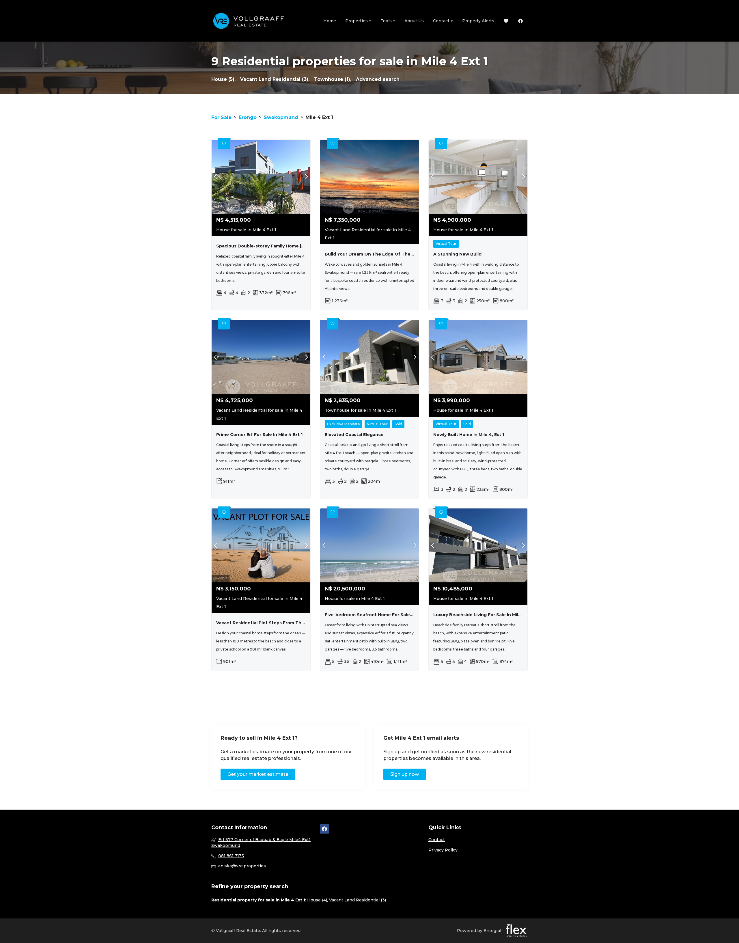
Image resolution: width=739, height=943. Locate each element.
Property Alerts (478, 20)
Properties (357, 20)
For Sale (221, 117)
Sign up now (404, 774)
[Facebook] (520, 20)
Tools (386, 20)
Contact (442, 20)
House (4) (317, 900)
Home (329, 20)
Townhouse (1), (332, 79)
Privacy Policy (443, 850)
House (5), (223, 79)
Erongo (248, 117)
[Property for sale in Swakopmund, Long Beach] (248, 20)
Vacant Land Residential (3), (274, 79)
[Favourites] (506, 20)
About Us (414, 20)
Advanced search (378, 79)
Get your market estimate (257, 774)
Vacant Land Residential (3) (357, 900)
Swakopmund (281, 117)
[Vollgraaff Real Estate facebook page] (324, 829)
